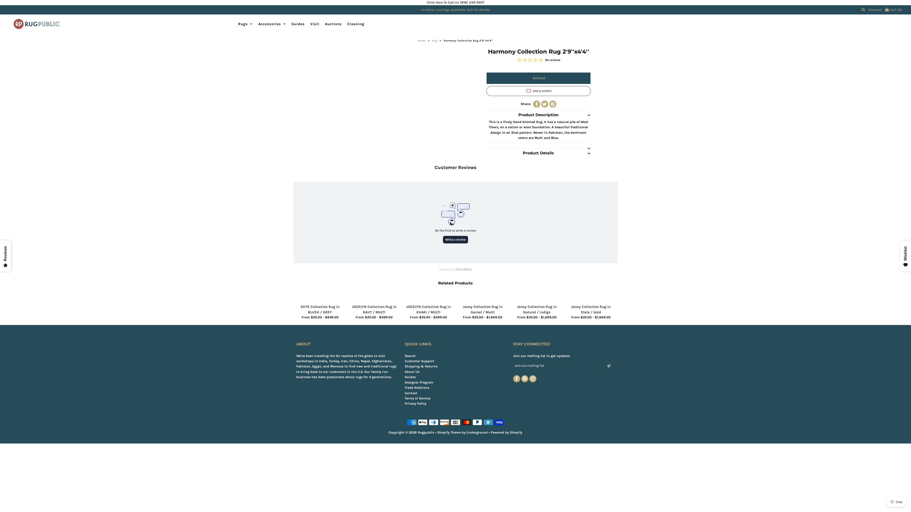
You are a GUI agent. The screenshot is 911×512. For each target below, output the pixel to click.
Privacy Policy (415, 404)
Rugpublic (426, 432)
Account (875, 10)
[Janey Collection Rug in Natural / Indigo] (537, 296)
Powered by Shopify (506, 432)
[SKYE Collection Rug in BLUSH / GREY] (320, 296)
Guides (298, 24)
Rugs (243, 24)
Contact (411, 393)
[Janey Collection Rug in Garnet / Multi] (482, 296)
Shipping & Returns (421, 366)
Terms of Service (417, 398)
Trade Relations (417, 388)
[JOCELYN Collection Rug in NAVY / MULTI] (374, 296)
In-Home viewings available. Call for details (455, 10)
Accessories (269, 24)
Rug (434, 40)
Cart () (895, 10)
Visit (314, 24)
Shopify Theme (449, 432)
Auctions (333, 24)
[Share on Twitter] (544, 104)
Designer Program (419, 382)
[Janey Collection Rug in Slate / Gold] (591, 296)
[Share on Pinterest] (552, 104)
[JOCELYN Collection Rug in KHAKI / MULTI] (428, 296)
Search (410, 356)
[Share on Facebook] (536, 104)
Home (422, 40)
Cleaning (355, 24)
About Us (412, 372)
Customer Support (419, 361)
